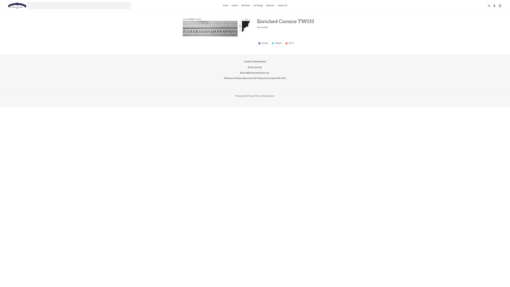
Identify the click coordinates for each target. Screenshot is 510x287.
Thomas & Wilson (254, 96)
